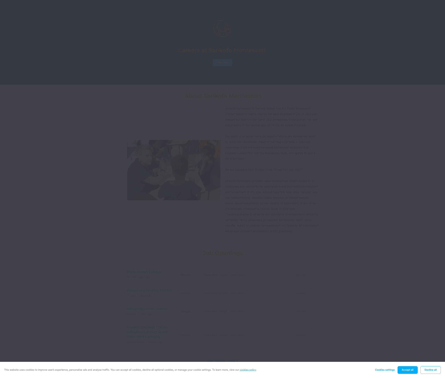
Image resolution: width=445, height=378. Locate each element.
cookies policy (248, 369)
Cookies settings (385, 369)
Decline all (431, 369)
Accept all (407, 369)
